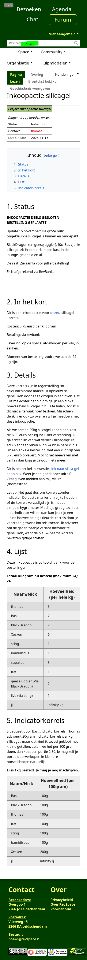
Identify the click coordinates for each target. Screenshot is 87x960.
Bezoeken (29, 9)
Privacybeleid (61, 899)
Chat (32, 19)
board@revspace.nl (24, 939)
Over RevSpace (62, 904)
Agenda (61, 9)
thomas (36, 131)
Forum (62, 19)
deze (54, 312)
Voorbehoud (60, 909)
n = (9, 5)
